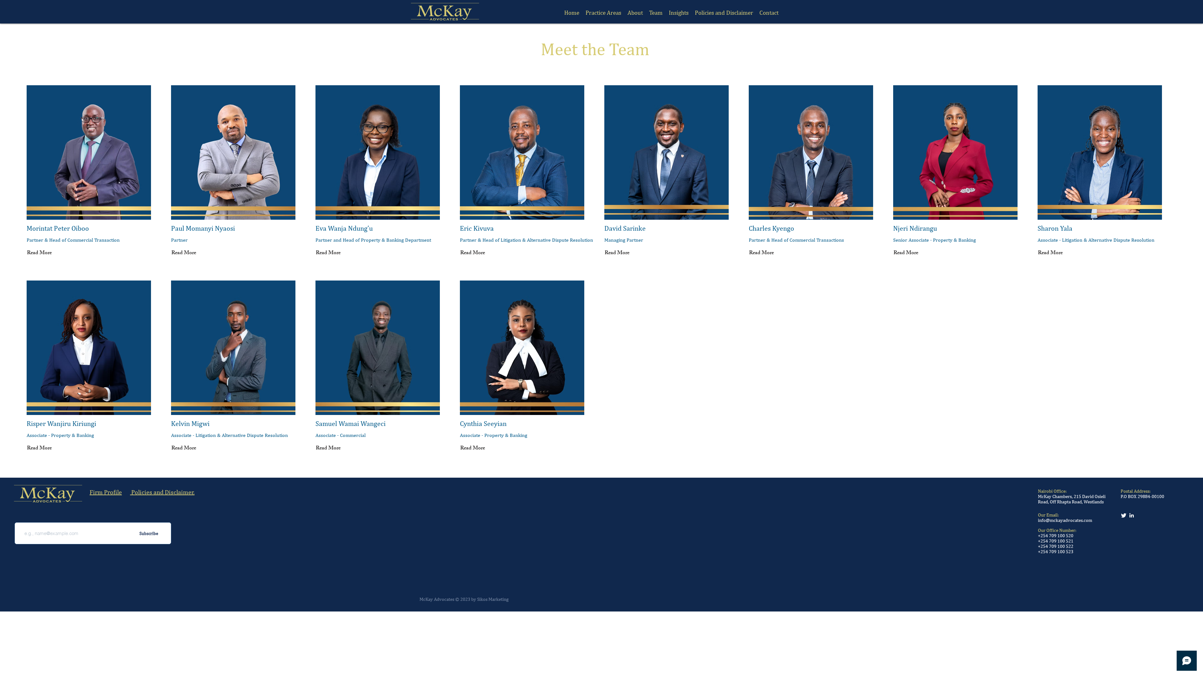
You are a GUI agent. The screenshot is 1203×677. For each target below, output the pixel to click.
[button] (656, 12)
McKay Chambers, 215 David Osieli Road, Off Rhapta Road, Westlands (1072, 499)
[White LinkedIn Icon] (1131, 515)
